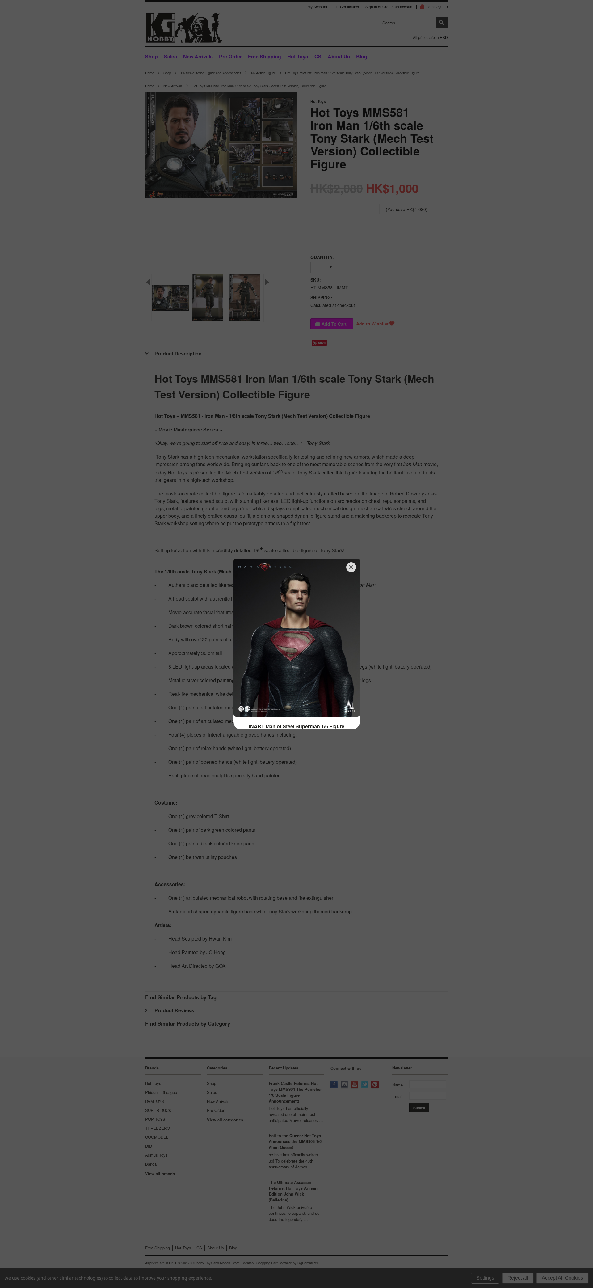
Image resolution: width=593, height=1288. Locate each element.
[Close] (351, 567)
